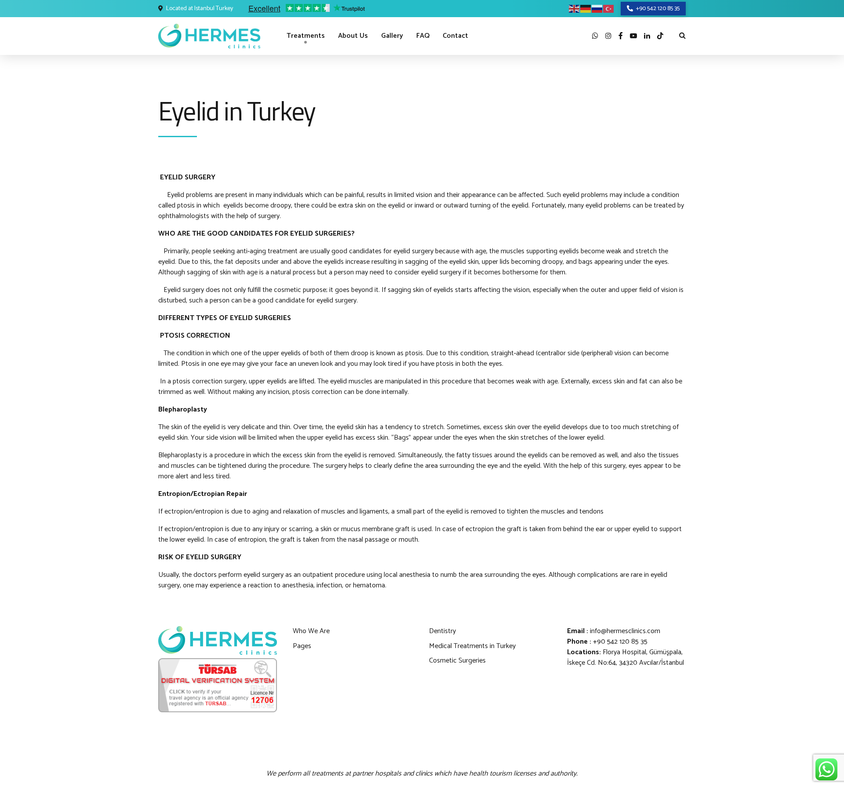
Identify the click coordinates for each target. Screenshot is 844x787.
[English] (574, 9)
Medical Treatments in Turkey (472, 646)
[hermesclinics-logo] (217, 640)
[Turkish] (609, 9)
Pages (302, 646)
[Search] (682, 35)
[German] (586, 9)
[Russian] (597, 9)
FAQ (422, 36)
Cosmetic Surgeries (457, 661)
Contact (455, 36)
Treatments (306, 36)
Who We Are (311, 631)
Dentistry (442, 631)
